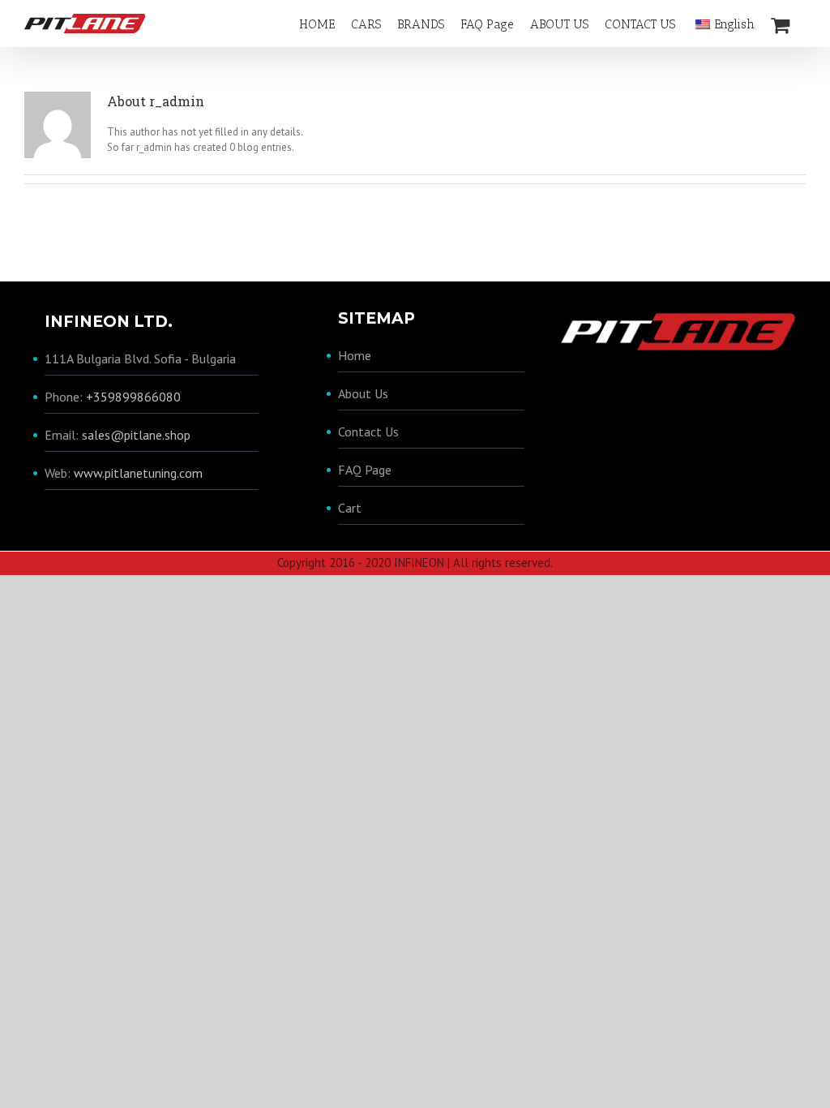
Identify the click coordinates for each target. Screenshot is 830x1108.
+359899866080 (133, 397)
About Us (363, 393)
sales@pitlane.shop (136, 435)
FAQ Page (364, 470)
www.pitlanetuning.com (138, 473)
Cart (350, 508)
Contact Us (368, 431)
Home (354, 355)
